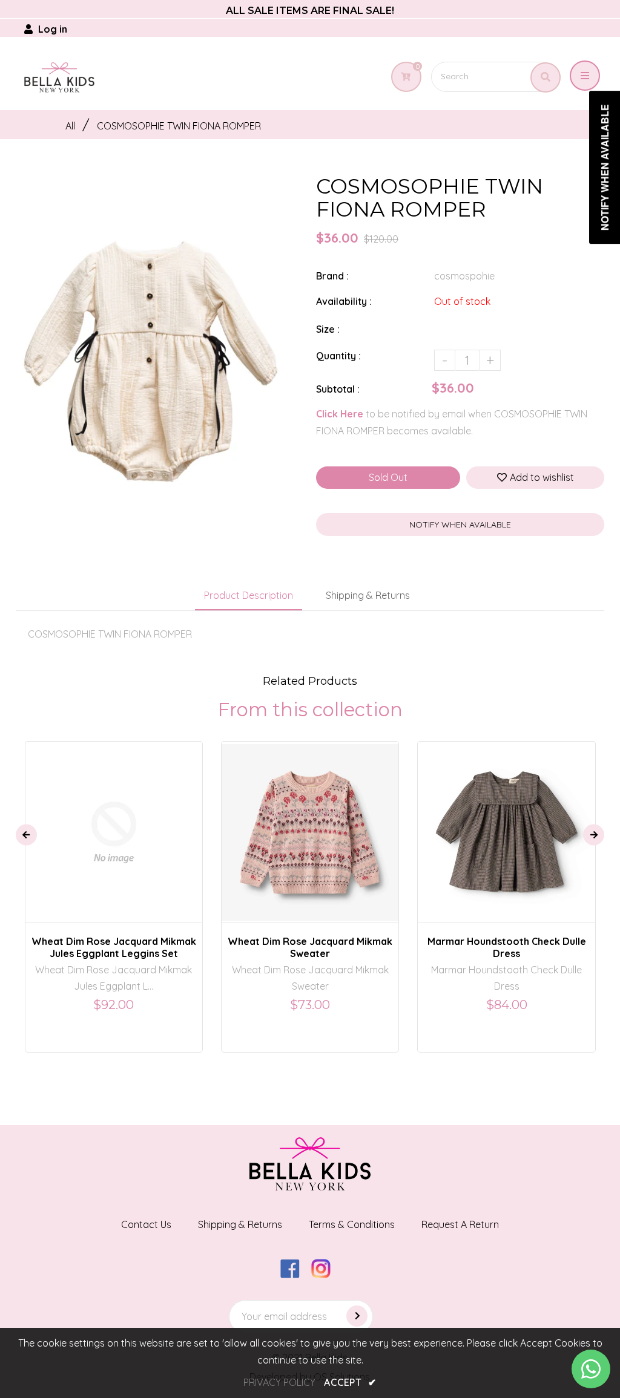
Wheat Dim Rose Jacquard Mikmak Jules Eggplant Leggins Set (113, 947)
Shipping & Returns (368, 595)
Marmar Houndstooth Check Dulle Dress (506, 947)
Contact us (146, 1224)
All (70, 126)
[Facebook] (294, 1274)
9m (78, 821)
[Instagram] (325, 1274)
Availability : (344, 301)
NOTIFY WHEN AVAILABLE (460, 524)
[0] (404, 77)
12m (106, 821)
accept (350, 1382)
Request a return (460, 1224)
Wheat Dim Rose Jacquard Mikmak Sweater (310, 947)
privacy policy (279, 1382)
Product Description (248, 595)
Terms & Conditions (352, 1224)
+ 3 (352, 821)
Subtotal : (338, 389)
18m (136, 821)
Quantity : (338, 356)
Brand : (332, 276)
